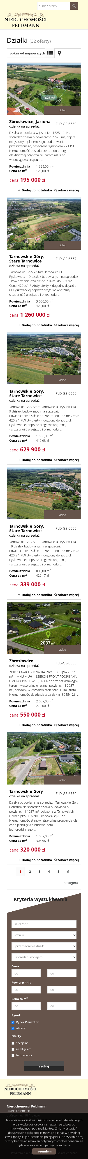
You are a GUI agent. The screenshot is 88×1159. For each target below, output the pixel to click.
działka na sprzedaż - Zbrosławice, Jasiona (44, 129)
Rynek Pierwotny (27, 1022)
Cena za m (20, 999)
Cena (15, 966)
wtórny (21, 1028)
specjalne (22, 1043)
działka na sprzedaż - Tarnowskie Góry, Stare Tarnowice (44, 263)
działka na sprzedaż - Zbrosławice (44, 666)
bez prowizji (24, 1055)
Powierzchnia (21, 982)
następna (71, 883)
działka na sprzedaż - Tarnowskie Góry (44, 798)
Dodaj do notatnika (37, 190)
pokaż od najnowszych (27, 53)
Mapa (59, 53)
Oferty (16, 1036)
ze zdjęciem (23, 1049)
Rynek (16, 1015)
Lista (50, 53)
